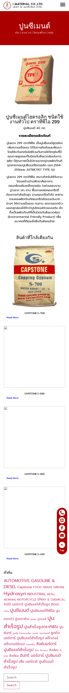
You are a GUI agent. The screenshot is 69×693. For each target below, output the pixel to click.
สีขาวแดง (44, 650)
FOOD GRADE (42, 587)
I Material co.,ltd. (28, 4)
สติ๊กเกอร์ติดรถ (14, 644)
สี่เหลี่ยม (14, 656)
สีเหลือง (54, 650)
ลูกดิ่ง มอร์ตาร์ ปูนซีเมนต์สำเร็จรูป (32, 635)
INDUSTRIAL (36, 594)
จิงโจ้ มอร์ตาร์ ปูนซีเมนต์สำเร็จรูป (27, 604)
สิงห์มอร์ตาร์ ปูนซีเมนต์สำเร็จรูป (30, 647)
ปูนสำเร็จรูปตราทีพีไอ (41, 627)
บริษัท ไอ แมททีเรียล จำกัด (27, 7)
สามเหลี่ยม (30, 644)
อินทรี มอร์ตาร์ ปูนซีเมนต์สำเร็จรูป (32, 658)
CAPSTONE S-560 (34, 474)
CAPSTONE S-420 (34, 554)
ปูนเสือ (15, 633)
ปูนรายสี (41, 619)
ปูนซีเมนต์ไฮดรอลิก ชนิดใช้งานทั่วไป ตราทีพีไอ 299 (34, 119)
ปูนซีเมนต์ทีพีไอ (42, 610)
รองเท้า (35, 633)
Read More (12, 317)
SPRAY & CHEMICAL (51, 599)
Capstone (24, 587)
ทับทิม (6, 611)
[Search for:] (26, 677)
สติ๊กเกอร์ (51, 638)
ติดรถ (55, 604)
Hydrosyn (15, 593)
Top (62, 550)
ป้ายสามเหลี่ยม (25, 633)
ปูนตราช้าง (22, 618)
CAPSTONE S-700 (34, 313)
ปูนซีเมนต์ (34, 25)
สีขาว (37, 650)
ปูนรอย (33, 619)
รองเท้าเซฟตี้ (44, 633)
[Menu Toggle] (63, 4)
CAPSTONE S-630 (34, 393)
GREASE (58, 587)
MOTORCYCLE (26, 599)
